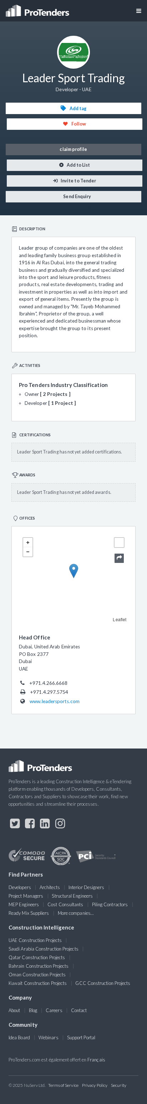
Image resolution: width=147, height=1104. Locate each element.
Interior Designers (86, 887)
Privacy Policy (94, 1085)
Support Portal (81, 1037)
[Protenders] (38, 8)
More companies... (76, 913)
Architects (50, 887)
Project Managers (26, 896)
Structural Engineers (72, 896)
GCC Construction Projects (102, 983)
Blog (33, 1010)
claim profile (73, 149)
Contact (79, 1010)
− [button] (27, 551)
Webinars (49, 1037)
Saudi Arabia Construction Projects (43, 949)
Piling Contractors (110, 904)
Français (96, 1060)
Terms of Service (63, 1085)
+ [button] (27, 542)
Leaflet (119, 619)
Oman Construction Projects (37, 974)
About (14, 1010)
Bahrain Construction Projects (39, 966)
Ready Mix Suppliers (29, 913)
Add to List (78, 165)
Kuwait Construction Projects (38, 983)
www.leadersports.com (55, 701)
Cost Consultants (65, 904)
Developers (20, 887)
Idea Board (19, 1037)
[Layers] (119, 542)
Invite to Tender (78, 180)
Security (118, 1085)
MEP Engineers (24, 904)
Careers (54, 1010)
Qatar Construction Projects (37, 957)
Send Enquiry (76, 196)
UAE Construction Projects (35, 940)
